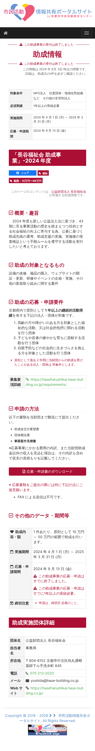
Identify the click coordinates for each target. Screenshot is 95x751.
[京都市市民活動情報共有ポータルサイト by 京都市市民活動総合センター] (47, 15)
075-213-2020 (42, 673)
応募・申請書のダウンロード (50, 471)
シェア (25, 173)
